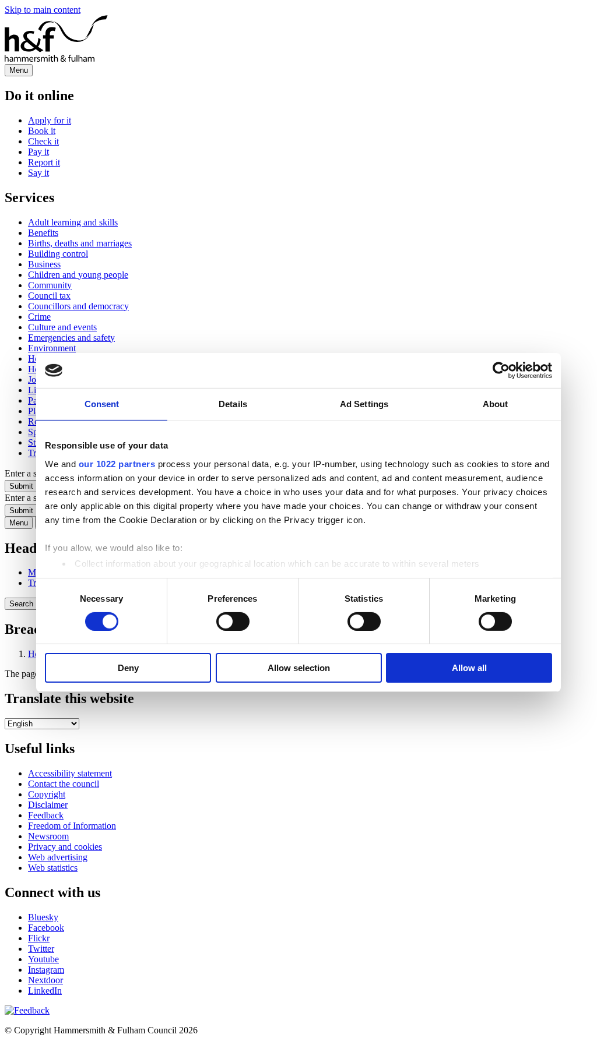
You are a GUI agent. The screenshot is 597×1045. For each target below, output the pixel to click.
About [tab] (495, 404)
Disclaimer (48, 805)
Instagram (46, 970)
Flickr (39, 938)
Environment (52, 348)
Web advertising (57, 857)
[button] (27, 1010)
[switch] (233, 621)
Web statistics (53, 868)
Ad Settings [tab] (364, 404)
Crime (39, 317)
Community (50, 285)
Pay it (38, 152)
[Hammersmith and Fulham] (56, 58)
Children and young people (78, 275)
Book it (41, 131)
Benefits (43, 233)
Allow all (469, 668)
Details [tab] (233, 404)
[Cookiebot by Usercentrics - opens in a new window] (501, 370)
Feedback (46, 815)
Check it (43, 141)
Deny (128, 668)
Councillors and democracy (78, 306)
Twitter (41, 949)
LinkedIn (45, 990)
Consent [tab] (102, 404)
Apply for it (49, 120)
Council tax (49, 296)
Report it (44, 162)
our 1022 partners (117, 463)
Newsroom (48, 836)
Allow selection (299, 668)
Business (44, 264)
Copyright (46, 794)
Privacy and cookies (65, 847)
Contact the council (63, 784)
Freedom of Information (72, 826)
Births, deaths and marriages (80, 243)
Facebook (46, 928)
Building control (58, 254)
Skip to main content (42, 10)
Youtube (43, 959)
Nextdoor (45, 980)
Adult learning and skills (73, 222)
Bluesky (43, 917)
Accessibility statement (70, 773)
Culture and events (62, 327)
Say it (38, 173)
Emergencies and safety (71, 338)
